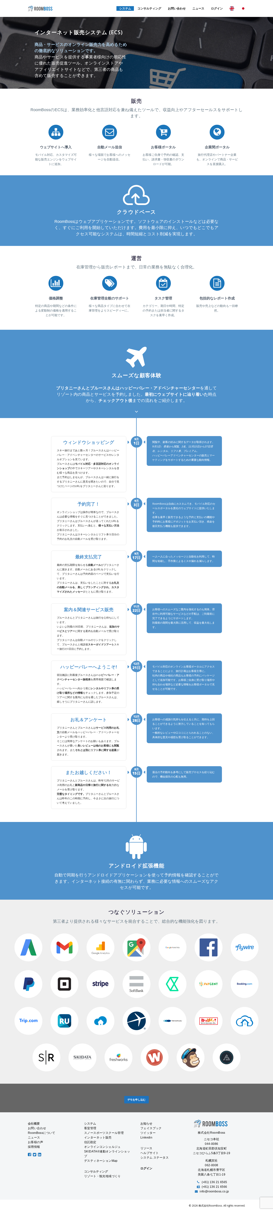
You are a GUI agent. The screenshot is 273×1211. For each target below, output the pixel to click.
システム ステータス (154, 1157)
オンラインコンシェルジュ (102, 1146)
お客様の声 (35, 1142)
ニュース (198, 8)
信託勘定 (90, 1142)
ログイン (217, 8)
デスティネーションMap (101, 1160)
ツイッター (148, 1132)
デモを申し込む (136, 1099)
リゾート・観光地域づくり (102, 1176)
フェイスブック (151, 1128)
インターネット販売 (98, 1137)
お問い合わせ (177, 8)
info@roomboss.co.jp (214, 1191)
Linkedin (146, 1137)
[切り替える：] (232, 8)
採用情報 (34, 1146)
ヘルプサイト (149, 1152)
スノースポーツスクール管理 (104, 1132)
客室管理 (90, 1128)
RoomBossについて (41, 1132)
